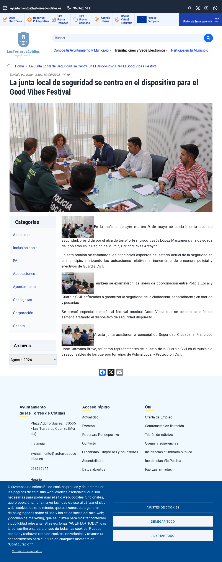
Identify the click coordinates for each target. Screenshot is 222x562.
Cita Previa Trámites (62, 20)
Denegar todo (163, 521)
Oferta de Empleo (158, 417)
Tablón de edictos (159, 435)
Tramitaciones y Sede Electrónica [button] (140, 50)
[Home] (20, 43)
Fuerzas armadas (158, 469)
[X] (111, 372)
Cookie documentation (27, 551)
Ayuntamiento (24, 286)
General (19, 326)
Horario (36, 480)
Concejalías (22, 300)
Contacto (89, 443)
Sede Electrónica (15, 19)
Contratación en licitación (164, 426)
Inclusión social (25, 248)
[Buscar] (208, 38)
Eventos (88, 426)
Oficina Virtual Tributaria (126, 20)
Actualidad (22, 234)
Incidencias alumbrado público (168, 452)
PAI (15, 260)
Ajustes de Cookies (163, 507)
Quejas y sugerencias (161, 443)
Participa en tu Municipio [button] (189, 50)
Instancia (38, 444)
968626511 (40, 469)
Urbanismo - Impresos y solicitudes (110, 452)
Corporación (23, 313)
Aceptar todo (163, 535)
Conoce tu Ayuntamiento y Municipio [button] (81, 50)
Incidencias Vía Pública (163, 461)
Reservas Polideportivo (41, 19)
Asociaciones (24, 273)
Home (19, 66)
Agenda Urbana (105, 19)
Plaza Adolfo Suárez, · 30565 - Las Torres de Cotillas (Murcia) (53, 428)
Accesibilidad (92, 461)
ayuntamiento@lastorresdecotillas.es (53, 456)
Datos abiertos (93, 469)
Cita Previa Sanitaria (84, 20)
